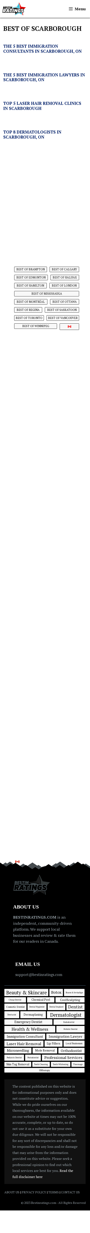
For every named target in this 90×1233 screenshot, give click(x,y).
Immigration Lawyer (65, 1036)
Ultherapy (44, 1070)
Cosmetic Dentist (15, 1006)
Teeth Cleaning (41, 1064)
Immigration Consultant (25, 1036)
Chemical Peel (40, 1000)
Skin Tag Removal (17, 1064)
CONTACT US (70, 1192)
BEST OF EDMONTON (31, 277)
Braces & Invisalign (74, 992)
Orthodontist (71, 1050)
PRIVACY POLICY (34, 1192)
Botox (56, 992)
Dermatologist (65, 1014)
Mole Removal (45, 1050)
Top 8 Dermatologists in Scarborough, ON (32, 134)
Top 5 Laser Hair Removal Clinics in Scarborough (42, 105)
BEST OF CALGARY (64, 269)
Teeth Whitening (60, 1064)
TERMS (53, 1192)
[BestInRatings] (14, 9)
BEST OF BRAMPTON (30, 269)
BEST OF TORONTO (29, 318)
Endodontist (68, 1022)
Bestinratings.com (44, 1203)
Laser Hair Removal (24, 1043)
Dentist (75, 1007)
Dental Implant (56, 1006)
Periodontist (33, 1057)
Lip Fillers (53, 1043)
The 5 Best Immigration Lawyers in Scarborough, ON (44, 77)
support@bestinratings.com (38, 974)
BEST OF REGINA (28, 310)
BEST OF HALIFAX (65, 277)
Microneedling (18, 1050)
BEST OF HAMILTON (30, 285)
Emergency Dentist (28, 1022)
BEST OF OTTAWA (64, 302)
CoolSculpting (70, 1000)
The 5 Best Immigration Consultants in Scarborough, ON (42, 48)
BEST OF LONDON (64, 285)
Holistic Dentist (71, 1029)
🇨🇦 (69, 326)
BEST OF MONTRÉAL (31, 302)
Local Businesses (74, 1043)
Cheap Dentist (15, 999)
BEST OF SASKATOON (62, 310)
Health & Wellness (30, 1029)
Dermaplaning (33, 1014)
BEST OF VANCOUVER (63, 318)
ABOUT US (11, 1192)
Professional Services (63, 1057)
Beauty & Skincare (26, 992)
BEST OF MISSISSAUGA (46, 294)
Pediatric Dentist (14, 1057)
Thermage (78, 1064)
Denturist (11, 1014)
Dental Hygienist (37, 1006)
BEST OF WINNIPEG (35, 326)
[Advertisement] (45, 197)
